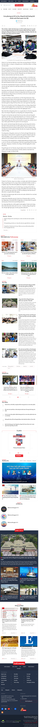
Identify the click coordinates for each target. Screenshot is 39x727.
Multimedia (5, 460)
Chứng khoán (4, 1)
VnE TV (19, 1)
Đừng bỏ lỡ (5, 373)
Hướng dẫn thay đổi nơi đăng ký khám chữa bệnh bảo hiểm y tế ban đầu (20, 419)
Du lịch (3, 260)
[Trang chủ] (1, 9)
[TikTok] (12, 709)
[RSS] (2, 712)
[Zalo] (15, 709)
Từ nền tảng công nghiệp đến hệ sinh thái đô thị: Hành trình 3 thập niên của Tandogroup (28, 497)
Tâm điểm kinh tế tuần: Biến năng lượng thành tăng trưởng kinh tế (10, 497)
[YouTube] (9, 709)
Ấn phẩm (19, 430)
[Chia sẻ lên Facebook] (27, 26)
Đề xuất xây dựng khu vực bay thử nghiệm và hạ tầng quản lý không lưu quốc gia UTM (9, 598)
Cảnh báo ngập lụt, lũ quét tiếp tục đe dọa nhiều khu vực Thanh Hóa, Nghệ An (28, 598)
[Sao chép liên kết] (34, 26)
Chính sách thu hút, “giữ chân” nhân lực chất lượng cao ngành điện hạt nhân (28, 274)
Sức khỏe (3, 240)
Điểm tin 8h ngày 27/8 (13, 522)
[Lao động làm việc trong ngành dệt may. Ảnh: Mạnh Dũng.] (19, 35)
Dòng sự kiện (19, 605)
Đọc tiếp (4, 282)
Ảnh (2, 689)
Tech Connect (25, 1)
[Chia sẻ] (36, 26)
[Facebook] (2, 709)
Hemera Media (18, 720)
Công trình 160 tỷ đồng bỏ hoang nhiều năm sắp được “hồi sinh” (26, 300)
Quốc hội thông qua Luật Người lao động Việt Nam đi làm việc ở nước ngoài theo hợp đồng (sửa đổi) (19, 425)
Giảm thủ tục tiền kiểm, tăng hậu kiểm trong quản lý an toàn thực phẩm (20, 404)
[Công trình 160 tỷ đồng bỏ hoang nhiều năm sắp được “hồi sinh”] (19, 545)
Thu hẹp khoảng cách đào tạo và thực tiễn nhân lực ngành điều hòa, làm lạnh (19, 223)
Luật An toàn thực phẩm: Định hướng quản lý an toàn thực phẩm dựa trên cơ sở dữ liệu (20, 415)
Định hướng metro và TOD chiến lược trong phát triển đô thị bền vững (9, 621)
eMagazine (34, 460)
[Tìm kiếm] (4, 5)
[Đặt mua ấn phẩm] (34, 5)
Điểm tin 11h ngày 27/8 (13, 514)
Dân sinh (22, 240)
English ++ (32, 1)
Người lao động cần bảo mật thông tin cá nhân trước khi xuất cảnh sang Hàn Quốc (19, 219)
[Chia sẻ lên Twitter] (30, 26)
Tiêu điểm (5, 9)
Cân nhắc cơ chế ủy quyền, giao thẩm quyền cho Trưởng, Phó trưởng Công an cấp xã (9, 580)
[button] (28, 397)
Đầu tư (9, 9)
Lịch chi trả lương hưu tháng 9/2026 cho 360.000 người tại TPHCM (27, 285)
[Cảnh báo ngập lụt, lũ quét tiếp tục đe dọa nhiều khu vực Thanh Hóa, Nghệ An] (28, 589)
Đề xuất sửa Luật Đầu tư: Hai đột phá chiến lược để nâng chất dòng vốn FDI (27, 350)
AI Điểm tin (19, 503)
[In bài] (2, 26)
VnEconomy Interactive (26, 647)
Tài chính (14, 9)
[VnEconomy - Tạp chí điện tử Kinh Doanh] (19, 663)
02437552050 (24, 698)
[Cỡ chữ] (4, 26)
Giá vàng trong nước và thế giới (9, 647)
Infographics (29, 460)
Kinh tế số (20, 9)
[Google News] (23, 26)
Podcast (24, 460)
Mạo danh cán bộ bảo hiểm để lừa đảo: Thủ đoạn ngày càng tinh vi (26, 334)
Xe (15, 1)
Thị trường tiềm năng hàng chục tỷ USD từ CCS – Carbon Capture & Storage (28, 580)
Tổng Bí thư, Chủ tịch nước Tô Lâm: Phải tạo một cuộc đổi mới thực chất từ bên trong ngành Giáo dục (19, 227)
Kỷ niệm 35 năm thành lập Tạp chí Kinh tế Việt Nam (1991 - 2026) (28, 621)
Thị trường (32, 9)
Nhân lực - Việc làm (7, 216)
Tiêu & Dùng (10, 1)
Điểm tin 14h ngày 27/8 (13, 507)
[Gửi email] (32, 26)
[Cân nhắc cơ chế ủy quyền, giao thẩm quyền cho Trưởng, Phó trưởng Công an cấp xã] (9, 572)
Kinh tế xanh (25, 9)
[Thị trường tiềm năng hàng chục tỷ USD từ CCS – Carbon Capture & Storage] (28, 572)
